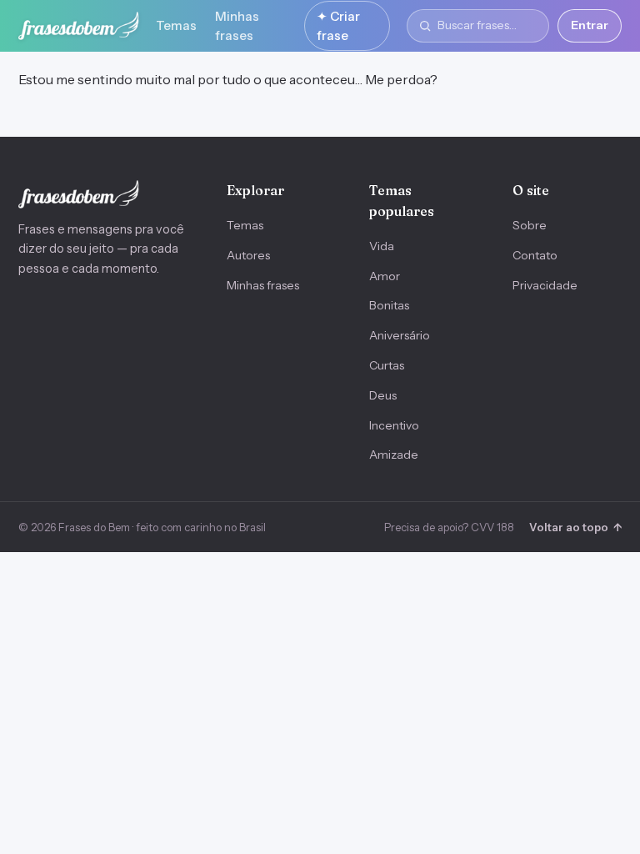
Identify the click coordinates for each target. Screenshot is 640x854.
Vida (381, 246)
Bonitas (389, 305)
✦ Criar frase (338, 25)
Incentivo (394, 425)
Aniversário (399, 335)
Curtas (386, 365)
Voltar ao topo (575, 527)
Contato (535, 255)
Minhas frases (237, 25)
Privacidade (545, 285)
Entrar (589, 25)
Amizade (393, 454)
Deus (383, 395)
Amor (384, 276)
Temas (176, 25)
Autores (248, 255)
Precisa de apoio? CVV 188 (449, 527)
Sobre (529, 225)
